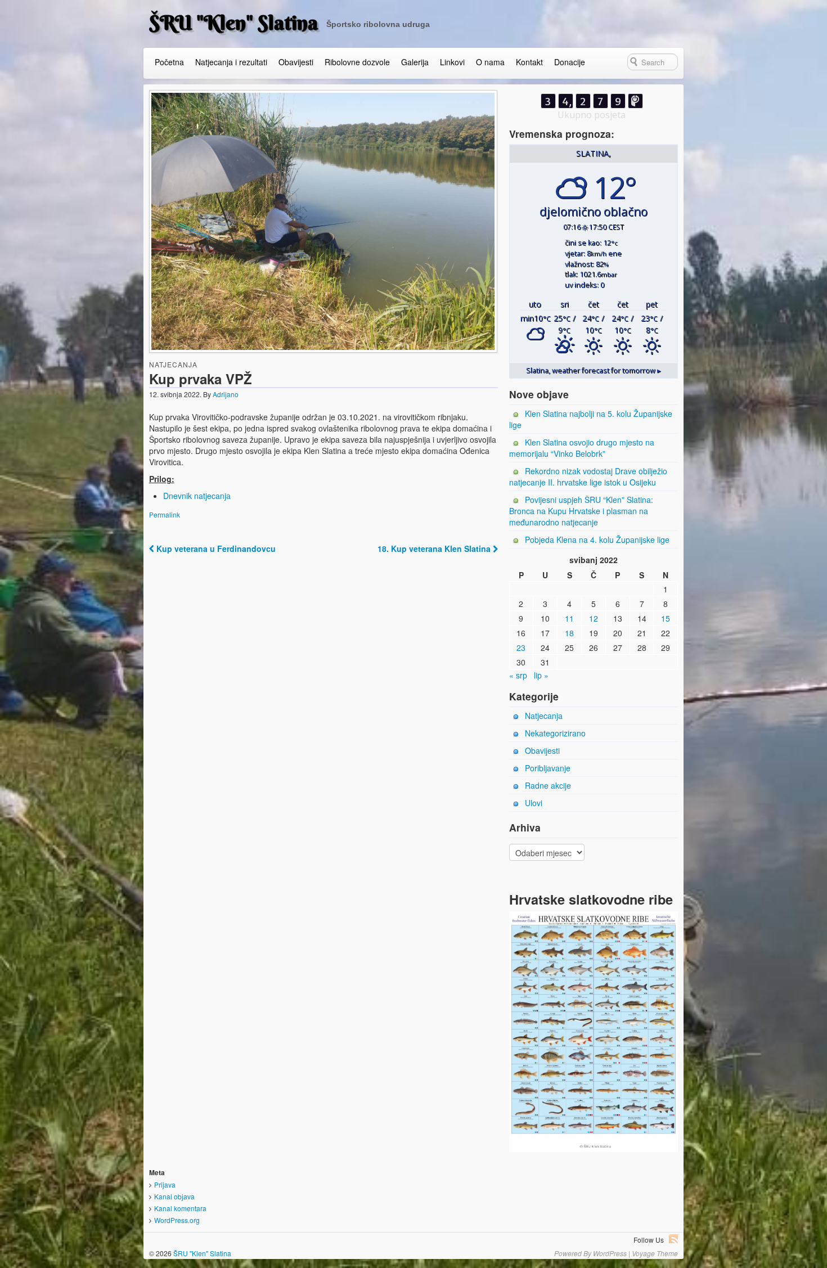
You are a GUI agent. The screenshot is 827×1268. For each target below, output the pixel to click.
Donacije (569, 62)
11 (569, 618)
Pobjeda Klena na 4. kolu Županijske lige (597, 539)
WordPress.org (177, 1220)
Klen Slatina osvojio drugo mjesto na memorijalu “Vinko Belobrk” (581, 448)
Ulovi (533, 802)
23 (520, 647)
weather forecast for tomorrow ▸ (593, 370)
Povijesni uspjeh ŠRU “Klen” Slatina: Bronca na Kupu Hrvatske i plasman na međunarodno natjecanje (581, 511)
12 (593, 618)
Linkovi (452, 62)
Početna (169, 62)
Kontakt (529, 62)
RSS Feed (673, 1238)
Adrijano (226, 394)
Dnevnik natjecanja (197, 495)
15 (665, 618)
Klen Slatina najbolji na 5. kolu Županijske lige (590, 419)
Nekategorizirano (555, 733)
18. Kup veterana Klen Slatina (435, 548)
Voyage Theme (655, 1253)
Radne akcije (548, 785)
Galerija (415, 62)
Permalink (164, 514)
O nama (490, 62)
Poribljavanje (547, 768)
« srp (518, 675)
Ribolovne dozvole (357, 62)
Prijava (165, 1184)
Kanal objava (174, 1196)
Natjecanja (173, 364)
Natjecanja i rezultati (231, 62)
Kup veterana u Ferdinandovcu (215, 548)
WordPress (610, 1253)
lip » (541, 675)
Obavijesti (295, 62)
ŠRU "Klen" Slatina (233, 22)
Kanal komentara (180, 1208)
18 (569, 633)
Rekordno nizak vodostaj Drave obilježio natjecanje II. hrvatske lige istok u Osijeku (588, 476)
